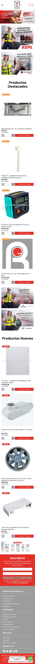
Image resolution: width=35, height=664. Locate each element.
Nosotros (6, 619)
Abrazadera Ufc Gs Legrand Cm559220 (16, 129)
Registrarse (6, 640)
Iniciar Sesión (7, 637)
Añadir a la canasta (24, 135)
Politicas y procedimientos (11, 627)
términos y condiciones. (20, 582)
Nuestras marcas (8, 624)
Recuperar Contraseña (9, 642)
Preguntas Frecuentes (9, 614)
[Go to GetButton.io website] (31, 662)
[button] (2, 17)
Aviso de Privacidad (8, 629)
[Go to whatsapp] (30, 658)
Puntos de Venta (8, 622)
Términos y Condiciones (10, 617)
